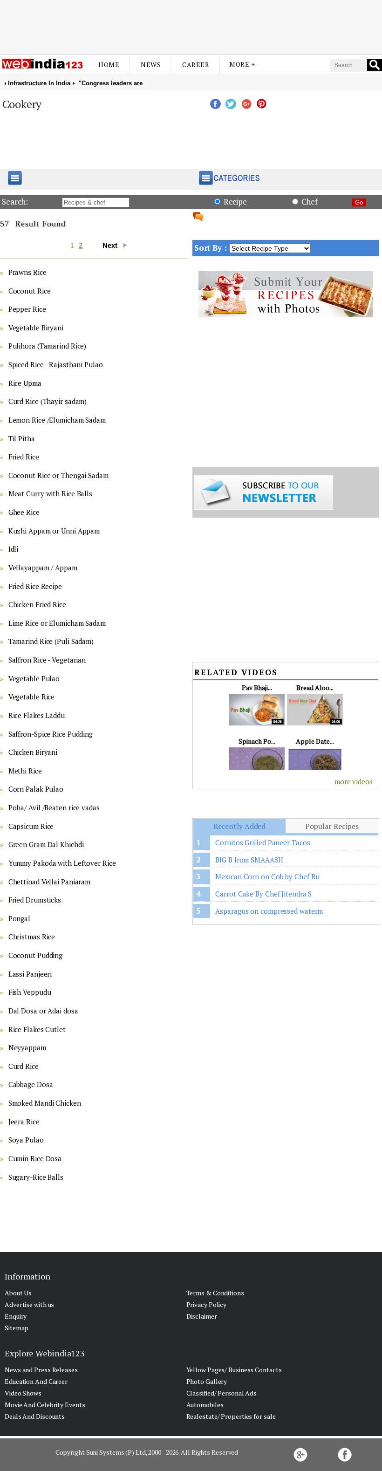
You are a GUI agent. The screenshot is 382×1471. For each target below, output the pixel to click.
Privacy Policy (206, 1304)
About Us (18, 1292)
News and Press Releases (41, 1369)
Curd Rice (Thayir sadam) (47, 401)
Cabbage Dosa (30, 1084)
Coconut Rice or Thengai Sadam (58, 475)
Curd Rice (23, 1066)
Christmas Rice (31, 936)
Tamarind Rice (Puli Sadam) (51, 641)
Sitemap (16, 1327)
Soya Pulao (26, 1139)
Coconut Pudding (35, 955)
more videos (353, 781)
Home (108, 64)
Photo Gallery (206, 1381)
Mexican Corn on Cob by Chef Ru (267, 876)
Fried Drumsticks (34, 899)
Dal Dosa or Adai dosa (43, 1010)
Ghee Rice (24, 512)
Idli (13, 549)
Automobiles (205, 1404)
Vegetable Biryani (35, 327)
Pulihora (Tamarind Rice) (47, 345)
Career (195, 64)
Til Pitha (21, 438)
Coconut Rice (29, 290)
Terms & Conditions (215, 1292)
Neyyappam (27, 1047)
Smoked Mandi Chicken (44, 1103)
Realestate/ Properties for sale (231, 1416)
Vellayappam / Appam (42, 567)
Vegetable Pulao (34, 678)
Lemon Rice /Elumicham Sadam (57, 419)
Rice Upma (24, 383)
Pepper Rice (27, 309)
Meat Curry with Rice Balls (50, 493)
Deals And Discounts (35, 1416)
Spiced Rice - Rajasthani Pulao (55, 364)
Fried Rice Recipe (35, 586)
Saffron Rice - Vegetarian (47, 659)
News (151, 64)
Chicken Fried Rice (37, 604)
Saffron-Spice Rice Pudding (50, 734)
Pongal (19, 918)
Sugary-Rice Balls (35, 1177)
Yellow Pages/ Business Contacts (234, 1369)
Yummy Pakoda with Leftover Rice (62, 863)
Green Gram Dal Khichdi (46, 844)
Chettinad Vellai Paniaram (49, 881)
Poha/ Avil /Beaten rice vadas (54, 807)
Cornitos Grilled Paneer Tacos (262, 842)
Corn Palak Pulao (35, 789)
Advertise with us (29, 1304)
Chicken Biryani (33, 752)
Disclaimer (201, 1316)
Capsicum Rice (31, 826)
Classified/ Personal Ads (221, 1393)
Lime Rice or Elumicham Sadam (57, 623)
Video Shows (23, 1393)
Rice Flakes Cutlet (37, 1029)
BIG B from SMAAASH (249, 859)
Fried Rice (23, 456)
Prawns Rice (27, 272)
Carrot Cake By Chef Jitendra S (263, 893)
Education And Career (36, 1381)
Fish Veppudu (29, 992)
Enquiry (16, 1316)
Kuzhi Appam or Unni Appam (54, 530)
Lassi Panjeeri (30, 973)
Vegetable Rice (31, 696)
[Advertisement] (191, 24)
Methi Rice (25, 770)
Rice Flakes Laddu (36, 715)
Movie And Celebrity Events (45, 1404)
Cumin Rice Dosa (35, 1158)
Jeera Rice (24, 1121)
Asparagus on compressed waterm (269, 911)
